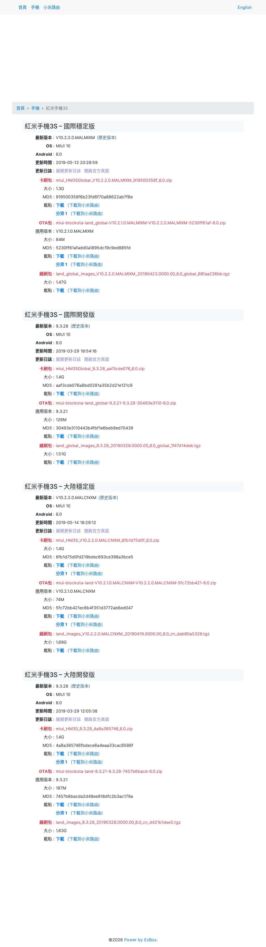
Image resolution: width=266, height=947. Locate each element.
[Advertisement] (133, 57)
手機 (35, 7)
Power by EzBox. (141, 939)
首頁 (22, 7)
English (245, 7)
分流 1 (61, 213)
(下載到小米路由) (84, 205)
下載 (60, 205)
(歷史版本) (107, 137)
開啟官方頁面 (96, 170)
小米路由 (51, 7)
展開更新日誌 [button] (68, 170)
